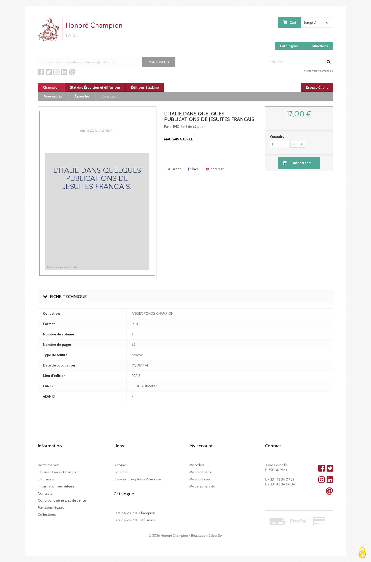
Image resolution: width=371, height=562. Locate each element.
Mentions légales (51, 507)
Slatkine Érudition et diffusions (95, 87)
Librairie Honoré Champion (59, 472)
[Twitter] (49, 72)
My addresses (200, 479)
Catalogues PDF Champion (134, 513)
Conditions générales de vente (62, 500)
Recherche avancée (319, 70)
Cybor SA (215, 535)
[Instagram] (56, 72)
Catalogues (289, 46)
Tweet (175, 169)
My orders (197, 465)
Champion (51, 87)
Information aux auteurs (56, 486)
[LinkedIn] (64, 72)
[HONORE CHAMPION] (81, 29)
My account (201, 446)
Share (194, 169)
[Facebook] (41, 72)
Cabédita (120, 472)
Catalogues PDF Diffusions (134, 520)
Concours (108, 96)
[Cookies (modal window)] (362, 553)
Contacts (45, 493)
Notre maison (48, 465)
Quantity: (277, 136)
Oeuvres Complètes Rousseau (137, 479)
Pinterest (216, 169)
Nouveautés (53, 96)
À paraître (81, 96)
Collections (318, 46)
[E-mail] (72, 72)
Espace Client (317, 87)
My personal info (202, 486)
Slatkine (120, 465)
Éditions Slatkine (145, 87)
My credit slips (200, 472)
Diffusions (46, 479)
